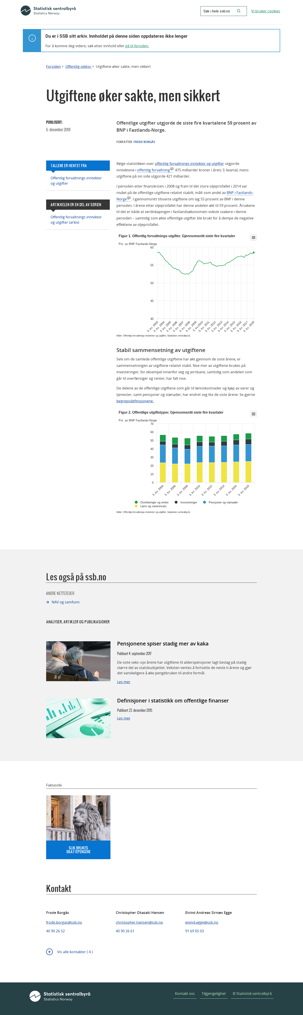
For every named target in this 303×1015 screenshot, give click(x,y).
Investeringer (188, 502)
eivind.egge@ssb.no (201, 922)
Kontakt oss (185, 993)
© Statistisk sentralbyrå (252, 993)
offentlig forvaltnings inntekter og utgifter (189, 163)
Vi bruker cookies (265, 11)
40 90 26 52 (55, 931)
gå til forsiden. (137, 45)
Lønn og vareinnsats (153, 506)
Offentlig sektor (78, 66)
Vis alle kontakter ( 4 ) (75, 951)
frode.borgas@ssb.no (64, 922)
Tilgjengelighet (214, 993)
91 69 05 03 (194, 931)
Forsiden (53, 66)
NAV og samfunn (66, 602)
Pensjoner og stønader (223, 502)
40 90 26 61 (125, 931)
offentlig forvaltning (153, 170)
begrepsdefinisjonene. (135, 401)
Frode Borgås (144, 142)
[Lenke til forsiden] (48, 11)
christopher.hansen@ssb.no (139, 922)
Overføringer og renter (154, 502)
